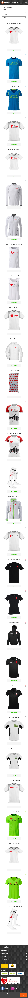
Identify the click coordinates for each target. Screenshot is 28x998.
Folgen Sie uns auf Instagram (17, 989)
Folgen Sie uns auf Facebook (7, 989)
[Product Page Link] (14, 48)
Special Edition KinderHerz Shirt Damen (14, 433)
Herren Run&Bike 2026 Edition (14, 55)
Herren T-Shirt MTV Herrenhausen (14, 559)
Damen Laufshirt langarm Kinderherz (14, 212)
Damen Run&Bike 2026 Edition (14, 86)
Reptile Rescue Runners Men (14, 717)
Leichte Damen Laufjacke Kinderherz (14, 338)
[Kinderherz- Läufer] (10, 977)
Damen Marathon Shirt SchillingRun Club (14, 843)
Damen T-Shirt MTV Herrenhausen (14, 591)
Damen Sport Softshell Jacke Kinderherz (14, 496)
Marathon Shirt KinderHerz (14, 118)
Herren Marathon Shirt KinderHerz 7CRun (14, 528)
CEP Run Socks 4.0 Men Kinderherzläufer (14, 464)
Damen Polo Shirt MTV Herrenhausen (14, 685)
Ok (23, 995)
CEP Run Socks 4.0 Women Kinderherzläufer (14, 906)
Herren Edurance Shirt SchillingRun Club (14, 811)
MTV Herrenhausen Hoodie (14, 622)
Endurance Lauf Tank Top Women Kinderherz (14, 275)
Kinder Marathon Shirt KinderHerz (14, 307)
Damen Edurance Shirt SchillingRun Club (14, 874)
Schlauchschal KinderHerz (14, 370)
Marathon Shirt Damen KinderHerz (14, 149)
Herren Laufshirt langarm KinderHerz (14, 181)
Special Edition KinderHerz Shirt (14, 401)
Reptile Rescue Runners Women (14, 748)
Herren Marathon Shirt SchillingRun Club (14, 780)
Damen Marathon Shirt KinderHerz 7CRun (14, 23)
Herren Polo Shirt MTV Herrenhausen (14, 654)
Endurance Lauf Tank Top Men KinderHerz (14, 244)
